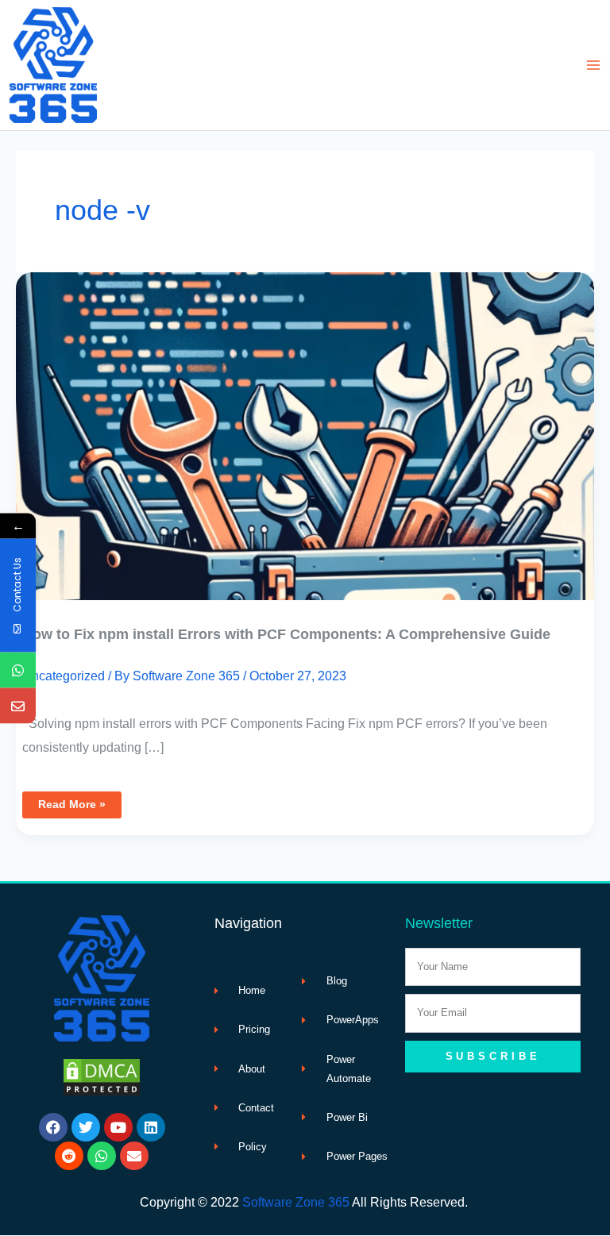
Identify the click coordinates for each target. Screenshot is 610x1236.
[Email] (18, 705)
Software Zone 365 (295, 1202)
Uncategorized (63, 675)
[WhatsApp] (18, 669)
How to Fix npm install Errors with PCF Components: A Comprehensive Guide (286, 634)
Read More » (79, 801)
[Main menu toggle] (593, 65)
